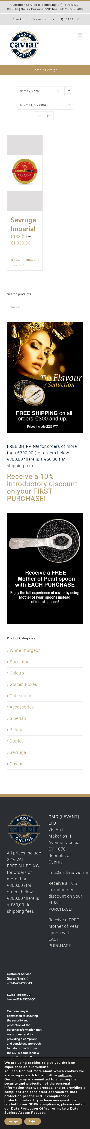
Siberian (18, 718)
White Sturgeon (25, 650)
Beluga (17, 729)
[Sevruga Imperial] (24, 173)
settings (65, 1075)
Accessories (22, 707)
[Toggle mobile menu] (80, 34)
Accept (13, 1121)
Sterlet (16, 741)
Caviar (16, 763)
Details (34, 260)
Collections (21, 695)
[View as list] (48, 116)
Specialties (21, 661)
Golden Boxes (23, 684)
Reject (32, 1121)
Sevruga (18, 752)
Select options (19, 262)
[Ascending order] (68, 91)
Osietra (17, 673)
